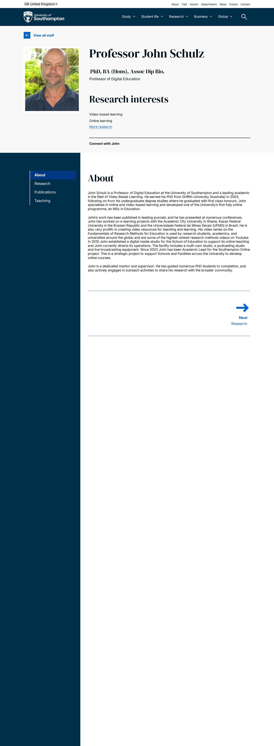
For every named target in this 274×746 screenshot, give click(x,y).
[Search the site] (242, 17)
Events (233, 4)
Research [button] (176, 16)
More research (100, 127)
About (175, 4)
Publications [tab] (45, 192)
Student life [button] (150, 16)
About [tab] (39, 175)
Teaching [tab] (42, 200)
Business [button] (201, 16)
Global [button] (223, 16)
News (223, 4)
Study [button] (126, 16)
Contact (245, 4)
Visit (184, 4)
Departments (209, 4)
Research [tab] (42, 183)
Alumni (194, 4)
